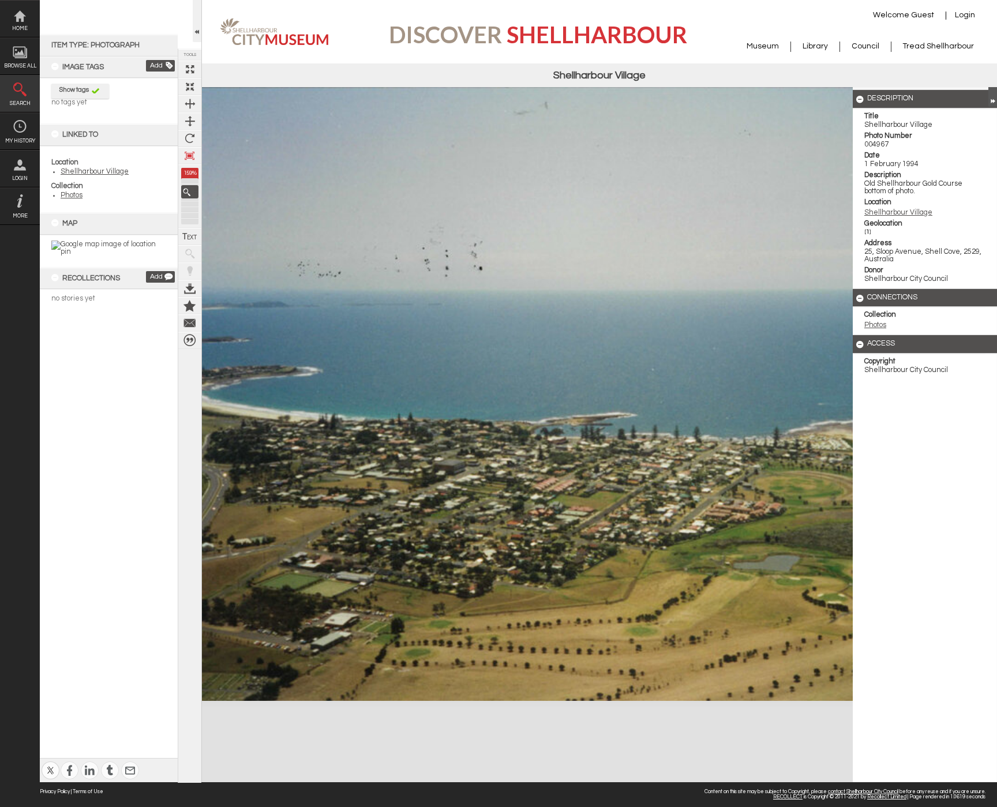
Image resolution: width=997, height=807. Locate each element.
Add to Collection (189, 305)
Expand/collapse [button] (992, 97)
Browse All (20, 66)
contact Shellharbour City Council (863, 791)
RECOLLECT (788, 797)
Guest (922, 15)
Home (20, 28)
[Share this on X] (50, 762)
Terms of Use (88, 791)
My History (20, 141)
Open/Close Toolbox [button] (197, 21)
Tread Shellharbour (938, 46)
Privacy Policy (55, 791)
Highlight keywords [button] (189, 271)
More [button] (20, 216)
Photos (72, 195)
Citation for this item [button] (189, 340)
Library (815, 46)
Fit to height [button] (189, 121)
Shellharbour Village (95, 171)
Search (20, 103)
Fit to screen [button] (189, 86)
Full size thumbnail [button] (189, 69)
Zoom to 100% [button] (189, 155)
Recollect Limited (886, 797)
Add (156, 65)
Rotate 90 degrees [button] (189, 138)
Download (189, 288)
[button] (189, 191)
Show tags (74, 90)
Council (865, 46)
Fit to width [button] (189, 103)
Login (20, 178)
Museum (763, 46)
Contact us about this (189, 323)
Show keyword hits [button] (189, 253)
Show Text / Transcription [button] (189, 236)
